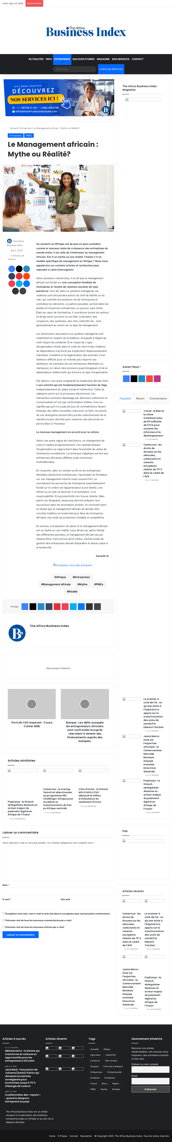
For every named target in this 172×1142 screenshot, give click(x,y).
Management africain (57, 584)
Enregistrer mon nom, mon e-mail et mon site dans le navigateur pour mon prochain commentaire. (57, 913)
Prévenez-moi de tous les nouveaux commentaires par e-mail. (38, 920)
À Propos (62, 1136)
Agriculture (95, 1055)
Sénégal (116, 1089)
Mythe (83, 584)
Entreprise (95, 1078)
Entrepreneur (96, 1072)
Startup (103, 1089)
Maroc (105, 1083)
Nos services (120, 59)
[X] (40, 632)
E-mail (7, 899)
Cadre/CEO (110, 1055)
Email (134, 1075)
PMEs (29, 135)
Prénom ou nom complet (145, 1064)
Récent (140, 398)
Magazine (103, 59)
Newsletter (86, 1136)
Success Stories (84, 59)
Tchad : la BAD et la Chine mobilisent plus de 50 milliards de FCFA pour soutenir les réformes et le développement (153, 423)
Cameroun (95, 1060)
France (93, 1083)
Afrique (61, 577)
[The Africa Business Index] (86, 30)
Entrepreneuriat (114, 1072)
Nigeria (115, 1083)
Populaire (125, 398)
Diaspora (94, 1066)
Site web (65, 899)
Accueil (13, 128)
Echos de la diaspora (113, 1066)
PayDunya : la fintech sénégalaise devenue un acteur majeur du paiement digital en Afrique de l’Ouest (22, 808)
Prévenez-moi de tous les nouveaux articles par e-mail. (35, 927)
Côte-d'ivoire (111, 1060)
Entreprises (62, 59)
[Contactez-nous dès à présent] (72, 565)
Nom (6, 885)
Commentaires (158, 398)
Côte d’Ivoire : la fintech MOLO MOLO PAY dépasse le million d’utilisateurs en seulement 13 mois (93, 795)
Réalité (73, 591)
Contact (137, 59)
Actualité (94, 1049)
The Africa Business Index (49, 626)
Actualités (36, 59)
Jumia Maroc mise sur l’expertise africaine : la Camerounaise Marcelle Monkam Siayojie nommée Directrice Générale (152, 754)
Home (52, 1136)
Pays (49, 59)
